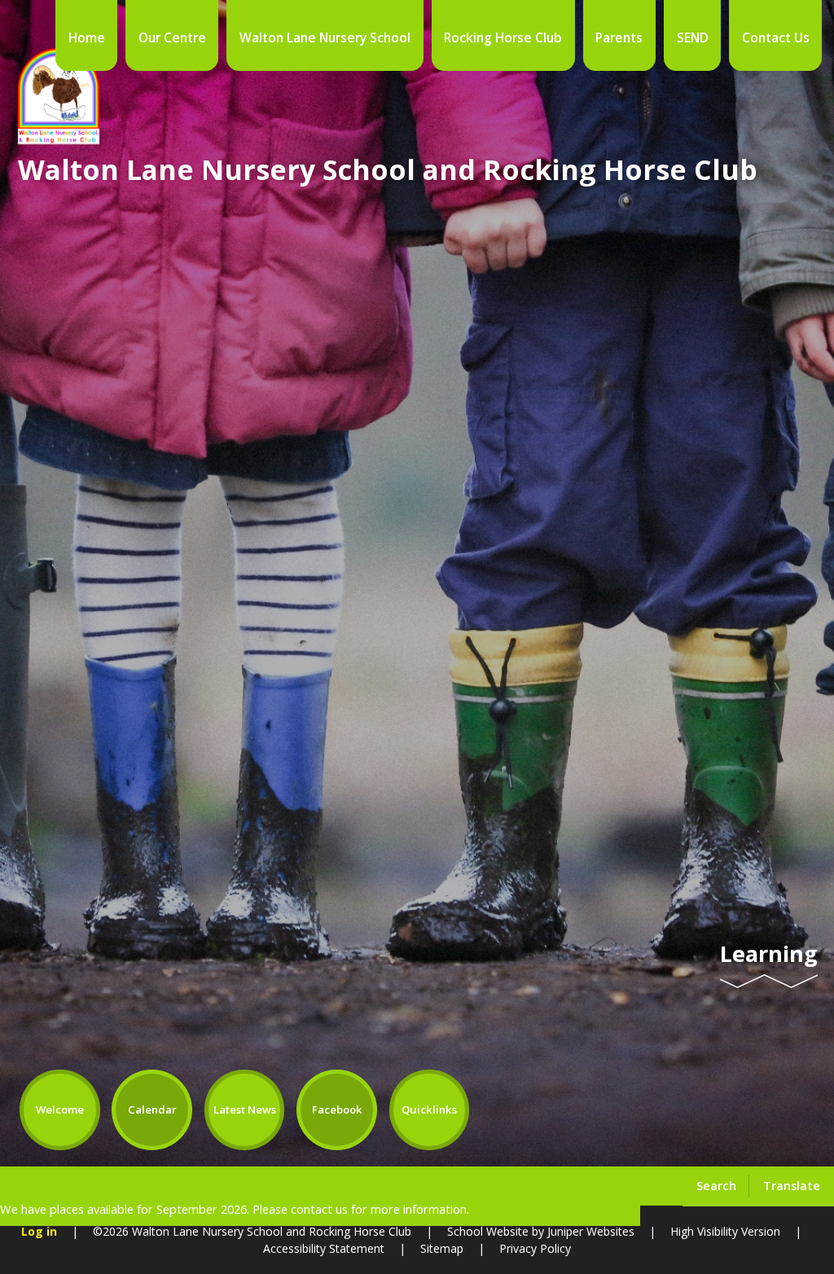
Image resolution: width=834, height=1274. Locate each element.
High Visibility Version (725, 1231)
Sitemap (441, 1248)
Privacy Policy (535, 1248)
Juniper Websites (590, 1231)
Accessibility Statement (323, 1248)
